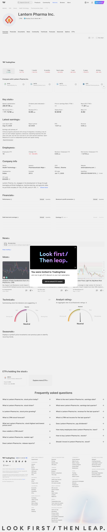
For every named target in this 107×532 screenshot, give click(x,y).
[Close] (75, 247)
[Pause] (75, 267)
